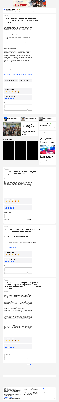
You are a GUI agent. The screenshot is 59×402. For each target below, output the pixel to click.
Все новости (47, 163)
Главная (5, 11)
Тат (46, 9)
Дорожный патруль (15, 11)
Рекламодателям (22, 11)
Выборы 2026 (35, 11)
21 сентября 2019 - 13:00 (6, 291)
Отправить (29, 109)
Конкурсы (30, 11)
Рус (42, 9)
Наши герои (10, 11)
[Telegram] (11, 98)
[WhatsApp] (13, 98)
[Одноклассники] (8, 98)
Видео (26, 11)
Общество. (6, 15)
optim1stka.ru (6, 72)
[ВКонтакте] (6, 98)
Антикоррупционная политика (8, 397)
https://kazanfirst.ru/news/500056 (13, 247)
